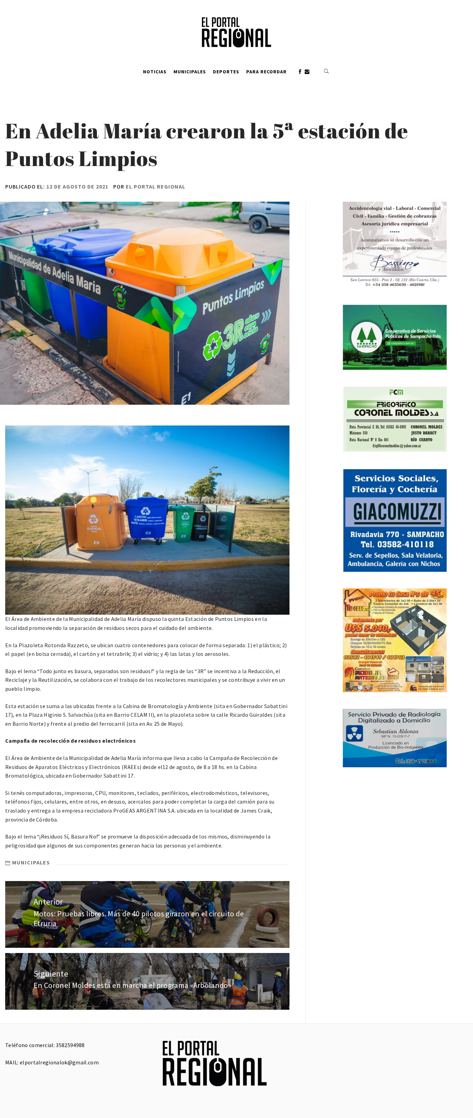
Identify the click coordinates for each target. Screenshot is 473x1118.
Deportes (226, 71)
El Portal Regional (155, 186)
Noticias (155, 71)
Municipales (189, 71)
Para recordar (266, 71)
